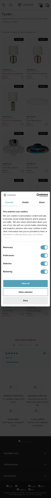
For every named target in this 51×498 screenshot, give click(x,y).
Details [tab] (25, 202)
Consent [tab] (9, 202)
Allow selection (26, 292)
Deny (25, 300)
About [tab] (42, 202)
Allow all (25, 283)
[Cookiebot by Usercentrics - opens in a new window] (36, 195)
